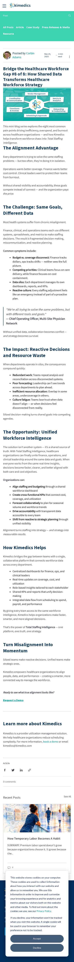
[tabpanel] (37, 840)
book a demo (50, 741)
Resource (8, 33)
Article (20, 27)
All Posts (8, 27)
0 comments (9, 781)
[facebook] (4, 770)
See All (67, 796)
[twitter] (13, 770)
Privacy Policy (43, 911)
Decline (37, 947)
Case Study (32, 27)
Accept (37, 938)
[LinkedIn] (21, 770)
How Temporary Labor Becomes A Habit (33, 838)
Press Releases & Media (56, 27)
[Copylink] (29, 770)
